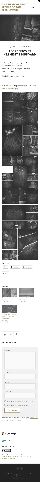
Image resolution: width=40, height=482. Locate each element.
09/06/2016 (13, 47)
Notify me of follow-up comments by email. (20, 401)
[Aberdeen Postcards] (9, 292)
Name (7, 373)
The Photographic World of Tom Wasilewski (14, 7)
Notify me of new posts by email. (17, 405)
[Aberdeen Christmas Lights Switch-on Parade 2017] (9, 309)
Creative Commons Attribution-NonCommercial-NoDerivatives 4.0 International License (17, 456)
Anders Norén (23, 478)
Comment (8, 350)
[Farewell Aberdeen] (26, 292)
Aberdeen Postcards (9, 298)
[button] (14, 100)
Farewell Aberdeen (25, 298)
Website (7, 391)
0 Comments (26, 47)
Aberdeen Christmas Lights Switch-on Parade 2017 (9, 316)
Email (7, 382)
